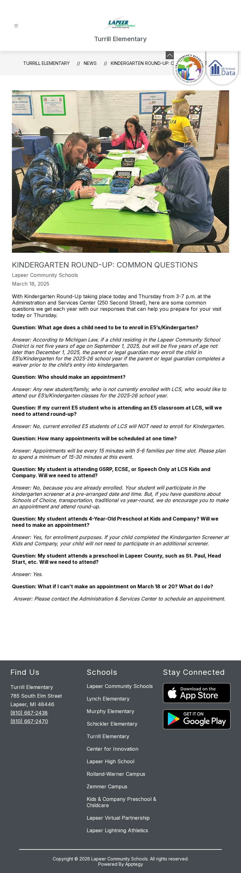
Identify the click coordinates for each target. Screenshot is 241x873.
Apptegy (134, 864)
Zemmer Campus (107, 786)
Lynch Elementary (108, 699)
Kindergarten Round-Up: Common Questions (164, 63)
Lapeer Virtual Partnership (118, 818)
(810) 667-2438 (29, 713)
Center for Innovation (112, 749)
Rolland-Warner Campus (116, 774)
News (90, 63)
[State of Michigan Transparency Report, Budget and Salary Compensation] (189, 68)
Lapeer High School (110, 761)
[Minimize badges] (170, 55)
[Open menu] (16, 25)
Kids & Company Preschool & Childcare (121, 802)
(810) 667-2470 (29, 721)
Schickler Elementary (112, 724)
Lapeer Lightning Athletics (117, 830)
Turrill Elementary (46, 63)
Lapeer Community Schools (120, 686)
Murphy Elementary (110, 711)
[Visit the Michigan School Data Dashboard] (222, 68)
